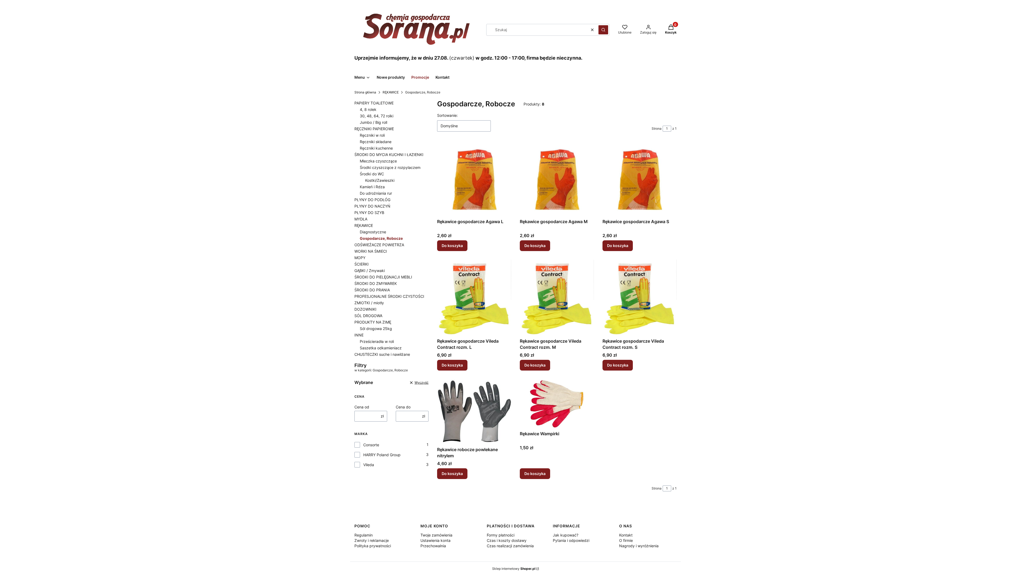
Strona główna (365, 92)
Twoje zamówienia (436, 535)
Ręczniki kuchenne (376, 148)
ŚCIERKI (361, 264)
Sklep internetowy (513, 569)
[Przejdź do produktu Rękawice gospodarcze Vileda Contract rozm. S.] (639, 298)
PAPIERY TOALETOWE (374, 103)
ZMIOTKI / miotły (369, 302)
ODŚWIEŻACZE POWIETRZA (379, 244)
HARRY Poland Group (382, 454)
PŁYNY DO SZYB (369, 212)
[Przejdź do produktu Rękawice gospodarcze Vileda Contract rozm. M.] (557, 298)
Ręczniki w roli (372, 135)
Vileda (368, 464)
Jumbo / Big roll (373, 122)
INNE (359, 335)
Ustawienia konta (435, 540)
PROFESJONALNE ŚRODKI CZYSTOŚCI (389, 296)
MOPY (359, 257)
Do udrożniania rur (376, 193)
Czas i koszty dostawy (507, 540)
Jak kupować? (565, 535)
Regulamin (363, 535)
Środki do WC (372, 174)
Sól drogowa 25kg (376, 328)
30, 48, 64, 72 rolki (376, 116)
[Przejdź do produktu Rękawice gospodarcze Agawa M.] (557, 179)
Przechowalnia (433, 545)
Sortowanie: (447, 115)
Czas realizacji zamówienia (510, 545)
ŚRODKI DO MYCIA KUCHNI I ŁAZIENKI (388, 154)
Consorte (371, 445)
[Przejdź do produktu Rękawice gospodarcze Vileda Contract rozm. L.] (474, 298)
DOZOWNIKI (365, 309)
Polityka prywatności (372, 545)
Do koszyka (452, 245)
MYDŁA (360, 219)
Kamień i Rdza (372, 186)
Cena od (361, 407)
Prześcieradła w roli (377, 341)
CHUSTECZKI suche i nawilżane (382, 354)
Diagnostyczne (373, 232)
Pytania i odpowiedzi (571, 540)
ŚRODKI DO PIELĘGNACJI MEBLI (383, 277)
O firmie (626, 540)
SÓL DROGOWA (368, 315)
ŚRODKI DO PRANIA (372, 290)
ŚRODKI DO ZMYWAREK (375, 283)
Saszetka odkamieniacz (381, 348)
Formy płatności (500, 535)
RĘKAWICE (391, 92)
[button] (603, 29)
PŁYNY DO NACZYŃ (372, 206)
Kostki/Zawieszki (379, 180)
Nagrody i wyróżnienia (639, 545)
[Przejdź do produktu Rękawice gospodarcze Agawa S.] (639, 179)
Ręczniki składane (375, 141)
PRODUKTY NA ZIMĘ (372, 322)
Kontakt (626, 535)
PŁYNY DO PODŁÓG (372, 199)
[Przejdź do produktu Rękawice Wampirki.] (557, 404)
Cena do (403, 407)
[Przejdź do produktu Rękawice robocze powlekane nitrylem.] (474, 411)
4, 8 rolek (368, 109)
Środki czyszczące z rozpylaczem (390, 167)
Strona (657, 128)
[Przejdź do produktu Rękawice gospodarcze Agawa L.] (474, 179)
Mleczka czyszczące (378, 161)
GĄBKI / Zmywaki (369, 270)
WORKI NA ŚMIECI (370, 251)
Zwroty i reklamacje (371, 540)
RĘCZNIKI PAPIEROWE (374, 128)
